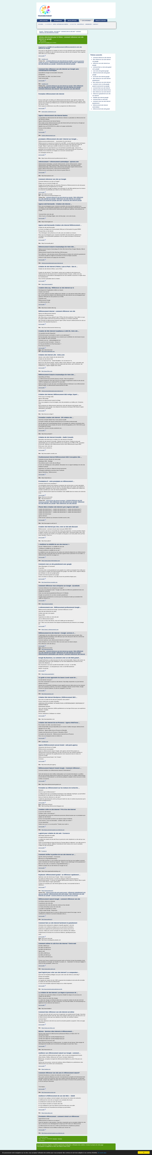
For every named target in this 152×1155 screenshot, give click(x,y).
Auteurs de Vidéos (62, 24)
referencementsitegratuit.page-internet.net (52, 263)
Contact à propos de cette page (94, 1145)
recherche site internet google (66, 64)
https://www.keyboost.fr (47, 890)
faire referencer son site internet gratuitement (101, 79)
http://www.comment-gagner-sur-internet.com (53, 829)
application (44, 20)
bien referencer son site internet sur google (63, 502)
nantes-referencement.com (48, 135)
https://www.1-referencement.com (50, 629)
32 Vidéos (47, 42)
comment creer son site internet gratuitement (101, 102)
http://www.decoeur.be (47, 649)
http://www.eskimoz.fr (47, 919)
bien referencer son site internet (70, 89)
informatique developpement (58, 21)
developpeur (72, 20)
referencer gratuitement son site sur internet (101, 94)
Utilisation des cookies (78, 1145)
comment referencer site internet (49, 89)
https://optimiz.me (46, 1069)
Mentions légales (47, 1145)
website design (101, 20)
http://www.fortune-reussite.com (49, 582)
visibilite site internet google (100, 97)
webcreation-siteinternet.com (49, 111)
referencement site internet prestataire (55, 500)
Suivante (55, 1138)
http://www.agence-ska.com (48, 1092)
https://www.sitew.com (47, 1113)
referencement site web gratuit (58, 894)
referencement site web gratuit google (56, 892)
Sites (54, 24)
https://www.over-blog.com (48, 1028)
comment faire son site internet (101, 88)
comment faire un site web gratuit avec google (101, 68)
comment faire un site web (100, 99)
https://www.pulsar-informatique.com (51, 560)
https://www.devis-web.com (48, 969)
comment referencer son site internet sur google (59, 61)
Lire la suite (41, 55)
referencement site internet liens (102, 90)
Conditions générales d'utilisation (62, 1145)
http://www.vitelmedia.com (48, 351)
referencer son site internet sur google (69, 87)
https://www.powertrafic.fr (48, 674)
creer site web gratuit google (101, 71)
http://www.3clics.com (47, 371)
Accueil (40, 24)
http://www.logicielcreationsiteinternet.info (52, 989)
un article (80, 24)
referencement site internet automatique (100, 106)
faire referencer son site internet (67, 503)
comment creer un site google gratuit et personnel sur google (100, 85)
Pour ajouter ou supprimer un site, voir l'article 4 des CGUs (53, 1146)
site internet (86, 20)
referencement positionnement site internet (62, 62)
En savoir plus (102, 1152)
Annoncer (88, 24)
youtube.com (45, 59)
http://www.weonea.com (48, 693)
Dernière (60, 1138)
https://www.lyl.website (47, 603)
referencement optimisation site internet (51, 654)
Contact (95, 24)
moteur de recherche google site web (50, 200)
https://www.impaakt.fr (47, 284)
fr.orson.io (44, 851)
